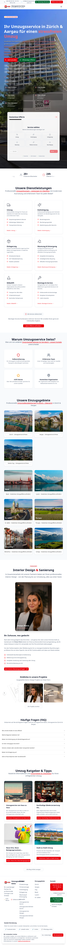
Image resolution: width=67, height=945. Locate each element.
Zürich (37, 884)
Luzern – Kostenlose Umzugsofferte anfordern (48, 494)
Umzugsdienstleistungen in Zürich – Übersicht (34, 403)
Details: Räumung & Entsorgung (46, 267)
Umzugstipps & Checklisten (41, 773)
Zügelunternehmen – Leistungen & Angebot (38, 41)
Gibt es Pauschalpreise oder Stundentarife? (14, 756)
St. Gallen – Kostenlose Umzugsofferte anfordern (18, 523)
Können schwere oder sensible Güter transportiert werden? (18, 748)
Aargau (37, 887)
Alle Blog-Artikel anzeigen (33, 869)
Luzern (37, 895)
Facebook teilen (10, 929)
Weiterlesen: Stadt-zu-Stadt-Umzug (48, 858)
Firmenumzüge (24, 887)
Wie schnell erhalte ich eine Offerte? (12, 730)
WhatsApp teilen (46, 929)
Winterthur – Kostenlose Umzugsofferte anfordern (18, 552)
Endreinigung (23, 890)
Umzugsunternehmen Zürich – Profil (40, 68)
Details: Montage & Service (45, 303)
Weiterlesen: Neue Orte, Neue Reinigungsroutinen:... (18, 860)
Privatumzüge (23, 884)
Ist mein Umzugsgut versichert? (10, 743)
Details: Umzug (11, 230)
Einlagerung (23, 892)
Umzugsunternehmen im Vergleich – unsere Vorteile (42, 342)
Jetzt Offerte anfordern (33, 326)
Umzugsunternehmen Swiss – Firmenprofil (40, 72)
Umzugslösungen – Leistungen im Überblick (33, 191)
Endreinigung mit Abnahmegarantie (24, 49)
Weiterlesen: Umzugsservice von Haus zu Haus (18, 818)
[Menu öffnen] (61, 6)
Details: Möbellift (11, 303)
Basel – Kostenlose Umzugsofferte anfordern (18, 494)
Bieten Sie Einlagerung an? (9, 752)
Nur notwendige (46, 935)
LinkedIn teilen (24, 929)
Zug (36, 890)
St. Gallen (38, 897)
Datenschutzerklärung (24, 941)
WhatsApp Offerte (28, 60)
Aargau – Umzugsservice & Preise (49, 434)
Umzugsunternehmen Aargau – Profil (15, 72)
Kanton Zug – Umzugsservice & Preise (18, 463)
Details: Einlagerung (12, 267)
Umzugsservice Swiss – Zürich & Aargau (16, 68)
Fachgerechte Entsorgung (29, 52)
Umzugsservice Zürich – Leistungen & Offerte (17, 65)
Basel (36, 892)
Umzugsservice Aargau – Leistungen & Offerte (45, 65)
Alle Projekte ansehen (33, 706)
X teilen (35, 929)
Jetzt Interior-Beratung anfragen (15, 669)
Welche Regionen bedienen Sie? (11, 735)
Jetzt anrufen (12, 60)
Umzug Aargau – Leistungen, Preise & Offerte (37, 47)
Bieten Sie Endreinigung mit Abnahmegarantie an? (16, 739)
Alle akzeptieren (58, 935)
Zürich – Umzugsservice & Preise (18, 434)
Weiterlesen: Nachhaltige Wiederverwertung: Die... (49, 818)
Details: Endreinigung (44, 230)
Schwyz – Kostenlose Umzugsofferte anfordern (49, 552)
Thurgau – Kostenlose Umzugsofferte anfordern (49, 523)
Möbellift (22, 899)
